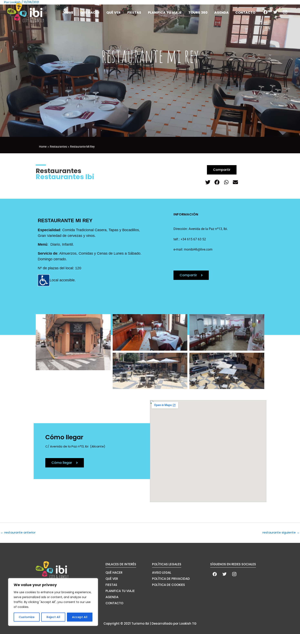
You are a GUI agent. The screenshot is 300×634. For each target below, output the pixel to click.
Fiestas (134, 12)
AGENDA (112, 597)
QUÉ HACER (114, 572)
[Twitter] (275, 11)
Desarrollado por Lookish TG (174, 623)
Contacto (245, 12)
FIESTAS (111, 585)
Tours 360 (198, 12)
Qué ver (113, 12)
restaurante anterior (18, 532)
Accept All (79, 617)
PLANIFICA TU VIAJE (120, 591)
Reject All (53, 617)
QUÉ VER (112, 579)
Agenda (221, 12)
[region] (53, 602)
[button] (207, 182)
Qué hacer (90, 12)
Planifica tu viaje (165, 12)
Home (68, 12)
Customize (26, 617)
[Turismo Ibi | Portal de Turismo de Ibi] (25, 12)
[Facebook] (265, 11)
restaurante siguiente (281, 532)
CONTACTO (114, 603)
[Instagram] (285, 11)
